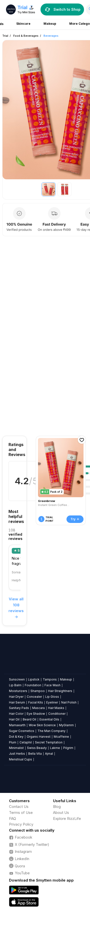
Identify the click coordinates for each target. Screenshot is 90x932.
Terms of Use (21, 812)
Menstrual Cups (20, 759)
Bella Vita (35, 753)
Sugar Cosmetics (21, 731)
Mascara (38, 708)
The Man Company (52, 731)
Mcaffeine (61, 736)
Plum (12, 742)
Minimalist (16, 748)
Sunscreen (17, 679)
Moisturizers (18, 691)
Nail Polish (68, 702)
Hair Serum (17, 702)
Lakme (55, 748)
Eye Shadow (36, 713)
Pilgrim (68, 748)
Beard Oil (29, 719)
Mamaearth (17, 725)
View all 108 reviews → (16, 608)
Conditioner (57, 713)
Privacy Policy (21, 824)
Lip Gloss (52, 697)
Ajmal (49, 753)
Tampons (50, 679)
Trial (5, 35)
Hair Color (16, 713)
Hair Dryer (16, 697)
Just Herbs (17, 753)
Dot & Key (16, 736)
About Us (61, 812)
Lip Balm (15, 685)
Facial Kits (35, 702)
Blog (57, 806)
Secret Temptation (48, 742)
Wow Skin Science (42, 725)
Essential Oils (49, 719)
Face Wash (52, 685)
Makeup (66, 679)
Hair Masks (56, 708)
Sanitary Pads (19, 708)
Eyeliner (52, 702)
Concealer (34, 697)
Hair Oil (14, 719)
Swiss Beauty (37, 748)
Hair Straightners (60, 691)
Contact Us (18, 806)
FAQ (12, 818)
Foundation (33, 685)
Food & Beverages (25, 35)
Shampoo (37, 691)
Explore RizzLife (67, 818)
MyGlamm (66, 725)
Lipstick (34, 679)
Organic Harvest (38, 736)
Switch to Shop (67, 9)
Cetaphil (26, 742)
